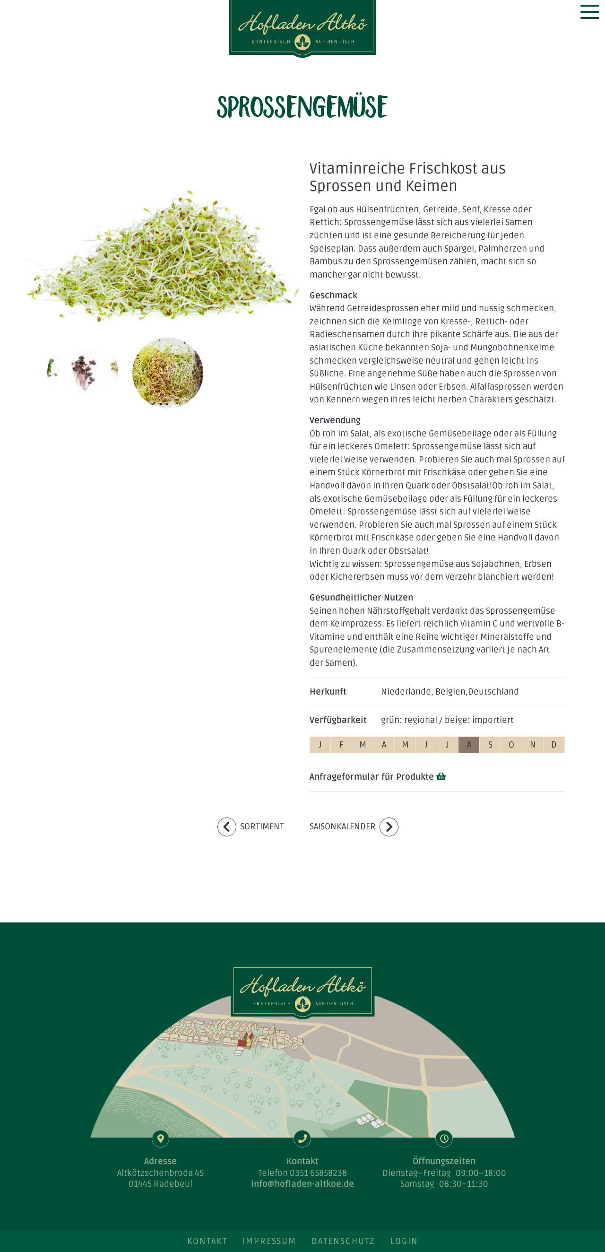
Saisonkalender (343, 826)
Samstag (417, 1184)
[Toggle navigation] (589, 12)
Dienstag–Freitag (416, 1173)
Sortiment (262, 826)
